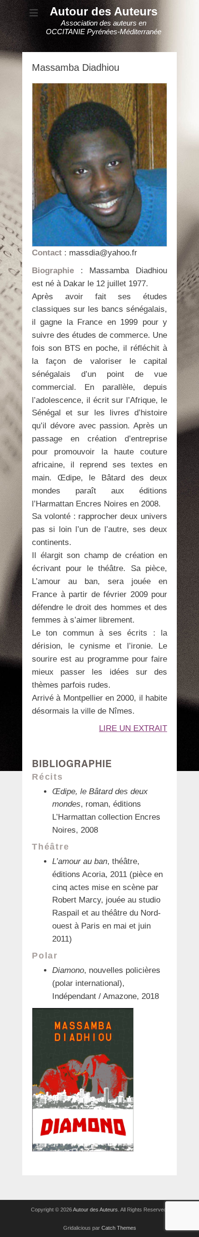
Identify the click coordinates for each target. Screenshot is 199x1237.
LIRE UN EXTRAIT (133, 728)
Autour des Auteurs (103, 11)
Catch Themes (118, 1228)
